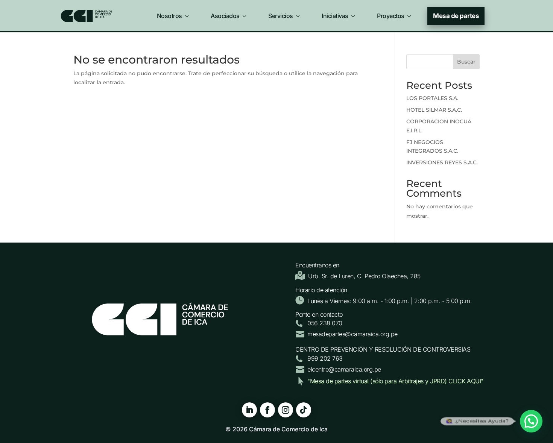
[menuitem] (173, 14)
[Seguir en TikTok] (303, 409)
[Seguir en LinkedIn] (249, 409)
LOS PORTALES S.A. (432, 98)
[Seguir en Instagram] (285, 409)
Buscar (466, 61)
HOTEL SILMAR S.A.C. (434, 109)
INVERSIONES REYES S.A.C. (442, 162)
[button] (531, 421)
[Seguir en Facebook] (267, 409)
